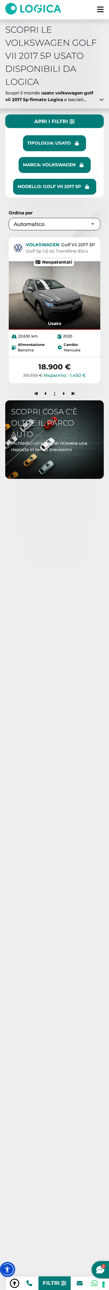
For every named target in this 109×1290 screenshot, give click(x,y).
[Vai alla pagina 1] (36, 393)
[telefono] (29, 1283)
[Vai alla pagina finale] (73, 393)
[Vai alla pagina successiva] (63, 393)
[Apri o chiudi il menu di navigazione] (100, 9)
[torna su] (14, 1283)
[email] (79, 1283)
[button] (7, 1269)
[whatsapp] (94, 1283)
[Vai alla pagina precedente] (45, 393)
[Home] (36, 10)
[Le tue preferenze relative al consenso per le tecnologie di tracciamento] (103, 1284)
